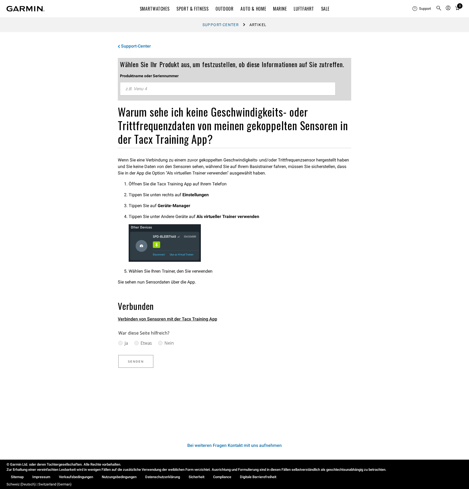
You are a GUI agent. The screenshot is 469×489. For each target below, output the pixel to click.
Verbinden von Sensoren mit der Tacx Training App (167, 319)
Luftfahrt (304, 8)
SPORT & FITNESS (192, 8)
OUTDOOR (224, 8)
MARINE (280, 8)
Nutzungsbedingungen (119, 477)
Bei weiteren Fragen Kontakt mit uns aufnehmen (234, 445)
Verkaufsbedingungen (76, 477)
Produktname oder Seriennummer (149, 76)
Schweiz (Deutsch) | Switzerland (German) (39, 484)
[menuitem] (422, 8)
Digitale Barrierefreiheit (258, 477)
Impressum (41, 477)
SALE (325, 8)
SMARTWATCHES (155, 8)
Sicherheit (196, 477)
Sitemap (17, 477)
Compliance (222, 477)
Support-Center (220, 25)
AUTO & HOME (253, 8)
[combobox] (227, 89)
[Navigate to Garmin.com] (26, 8)
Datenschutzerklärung (162, 477)
